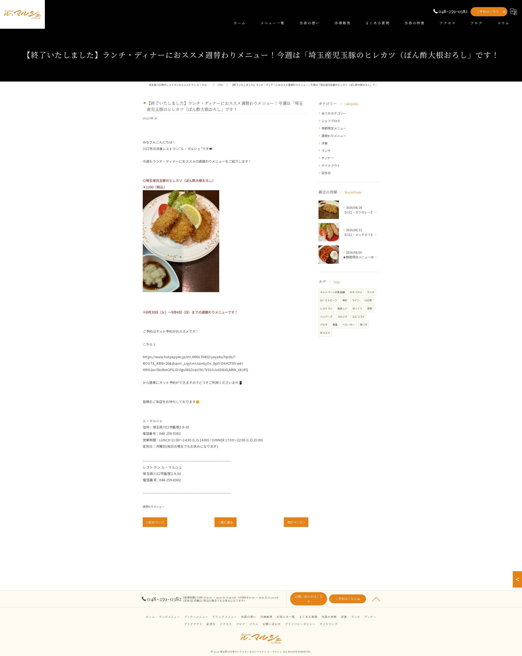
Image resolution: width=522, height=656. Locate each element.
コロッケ (342, 316)
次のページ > (296, 522)
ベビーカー (348, 324)
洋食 (325, 143)
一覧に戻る (225, 522)
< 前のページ (155, 522)
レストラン (326, 308)
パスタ (324, 324)
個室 (335, 324)
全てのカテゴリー (334, 113)
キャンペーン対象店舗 (332, 292)
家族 (369, 308)
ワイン (355, 300)
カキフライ (356, 292)
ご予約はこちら (488, 11)
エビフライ (358, 316)
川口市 (368, 300)
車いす (363, 324)
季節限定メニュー (334, 128)
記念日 (326, 173)
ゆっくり (357, 308)
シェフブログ (331, 121)
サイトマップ (329, 624)
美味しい (342, 308)
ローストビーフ (328, 300)
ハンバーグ (326, 316)
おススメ (325, 332)
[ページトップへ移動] (376, 599)
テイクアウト (331, 165)
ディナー (328, 158)
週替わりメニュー (153, 506)
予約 (344, 300)
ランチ (326, 150)
